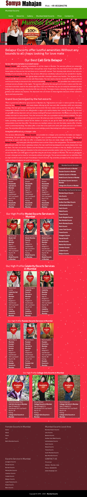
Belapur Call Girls (51, 81)
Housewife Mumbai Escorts (28, 186)
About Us (20, 16)
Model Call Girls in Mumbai (12, 240)
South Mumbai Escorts (66, 217)
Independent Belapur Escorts (15, 76)
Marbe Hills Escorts (65, 244)
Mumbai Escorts (12, 10)
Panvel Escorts (63, 238)
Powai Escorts (63, 232)
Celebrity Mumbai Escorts (45, 292)
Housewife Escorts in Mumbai (12, 205)
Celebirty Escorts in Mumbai (28, 313)
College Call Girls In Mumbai (69, 404)
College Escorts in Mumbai (43, 404)
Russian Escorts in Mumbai (12, 365)
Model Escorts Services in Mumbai (39, 215)
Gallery (30, 16)
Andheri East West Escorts (67, 202)
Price (60, 16)
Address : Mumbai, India (52, 465)
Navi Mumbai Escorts (65, 220)
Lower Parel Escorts (65, 229)
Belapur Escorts (10, 66)
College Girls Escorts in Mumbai (68, 185)
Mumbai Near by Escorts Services (70, 190)
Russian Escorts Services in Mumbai (37, 321)
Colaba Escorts (63, 250)
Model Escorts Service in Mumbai (46, 240)
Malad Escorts (63, 211)
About (7, 432)
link (6, 438)
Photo (7, 435)
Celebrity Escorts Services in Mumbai (39, 267)
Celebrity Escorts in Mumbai (12, 313)
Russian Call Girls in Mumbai (29, 365)
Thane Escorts (63, 214)
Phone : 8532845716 (51, 468)
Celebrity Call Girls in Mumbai (13, 294)
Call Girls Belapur (50, 60)
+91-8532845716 (59, 5)
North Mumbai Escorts (66, 223)
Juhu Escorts (63, 196)
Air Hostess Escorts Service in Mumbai (68, 181)
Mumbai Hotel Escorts (45, 16)
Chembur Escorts (64, 247)
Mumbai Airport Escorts (66, 193)
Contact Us (69, 16)
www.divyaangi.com (51, 470)
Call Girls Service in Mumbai (18, 404)
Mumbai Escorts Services (70, 165)
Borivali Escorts (64, 241)
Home (10, 16)
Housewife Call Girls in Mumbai (12, 186)
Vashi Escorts (63, 208)
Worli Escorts (63, 226)
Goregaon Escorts (64, 235)
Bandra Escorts (63, 199)
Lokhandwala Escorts (65, 205)
